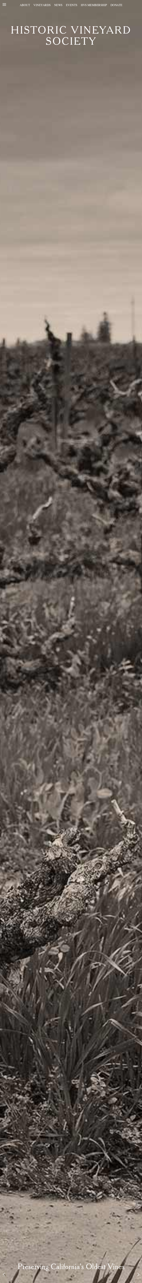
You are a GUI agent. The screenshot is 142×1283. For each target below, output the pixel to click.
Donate (116, 5)
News (58, 5)
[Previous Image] (4, 1274)
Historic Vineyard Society (71, 36)
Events (71, 5)
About (25, 5)
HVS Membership (94, 5)
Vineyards (42, 5)
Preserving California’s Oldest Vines (71, 1267)
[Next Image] (138, 1274)
